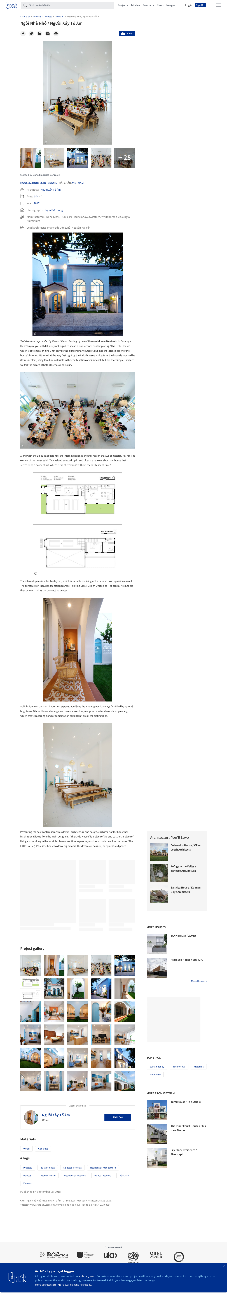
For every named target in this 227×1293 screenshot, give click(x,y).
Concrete (43, 1149)
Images (170, 5)
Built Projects (48, 1168)
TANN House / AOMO (183, 936)
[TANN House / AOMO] (157, 944)
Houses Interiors (44, 183)
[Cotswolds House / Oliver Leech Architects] (159, 852)
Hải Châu (124, 1175)
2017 (36, 203)
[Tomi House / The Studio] (157, 1110)
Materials (199, 1067)
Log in (189, 5)
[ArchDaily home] (11, 5)
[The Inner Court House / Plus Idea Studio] (157, 1134)
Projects (123, 5)
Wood (26, 1149)
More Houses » (199, 981)
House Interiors (102, 1175)
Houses (25, 183)
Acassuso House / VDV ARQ (187, 960)
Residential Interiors (75, 1175)
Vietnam (78, 183)
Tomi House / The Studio (186, 1102)
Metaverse (155, 1074)
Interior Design (48, 1175)
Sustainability (157, 1067)
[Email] (47, 33)
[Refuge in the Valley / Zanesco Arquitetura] (159, 873)
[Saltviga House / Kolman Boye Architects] (159, 894)
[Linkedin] (39, 33)
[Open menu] (218, 5)
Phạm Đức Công (53, 210)
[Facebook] (23, 33)
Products (148, 5)
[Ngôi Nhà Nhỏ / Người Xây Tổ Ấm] (30, 965)
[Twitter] (31, 33)
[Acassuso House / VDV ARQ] (157, 968)
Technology (179, 1067)
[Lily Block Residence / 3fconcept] (157, 1158)
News (160, 5)
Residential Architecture (103, 1168)
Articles (135, 5)
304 (36, 196)
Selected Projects (72, 1168)
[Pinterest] (56, 33)
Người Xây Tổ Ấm (51, 190)
